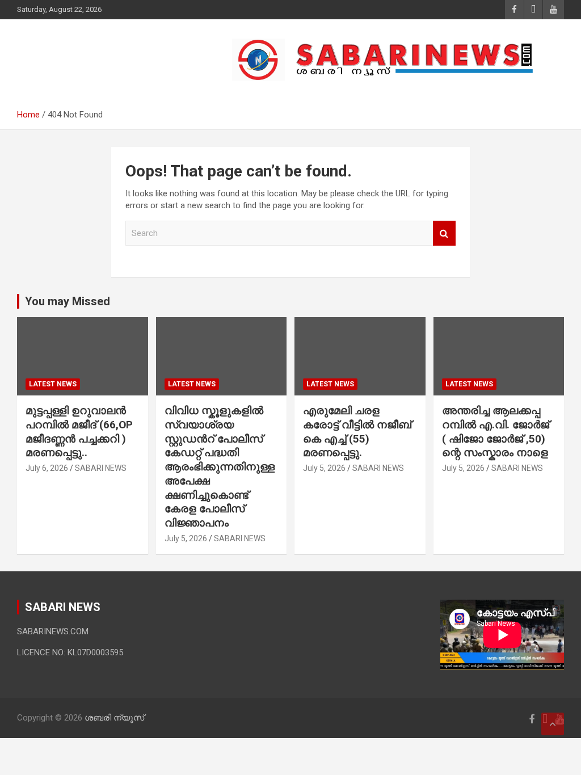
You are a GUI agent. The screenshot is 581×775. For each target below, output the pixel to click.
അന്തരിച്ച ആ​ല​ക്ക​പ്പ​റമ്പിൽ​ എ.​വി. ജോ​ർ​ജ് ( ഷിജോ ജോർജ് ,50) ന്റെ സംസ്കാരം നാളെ (496, 431)
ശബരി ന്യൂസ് (96, 53)
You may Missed (67, 301)
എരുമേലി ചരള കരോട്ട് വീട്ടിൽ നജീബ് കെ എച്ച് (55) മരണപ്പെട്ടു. (357, 431)
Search (444, 233)
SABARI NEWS (101, 468)
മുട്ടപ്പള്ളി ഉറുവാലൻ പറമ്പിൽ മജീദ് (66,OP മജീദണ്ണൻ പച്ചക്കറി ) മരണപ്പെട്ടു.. (79, 431)
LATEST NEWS (53, 384)
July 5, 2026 (186, 538)
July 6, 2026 (47, 468)
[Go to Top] (552, 724)
